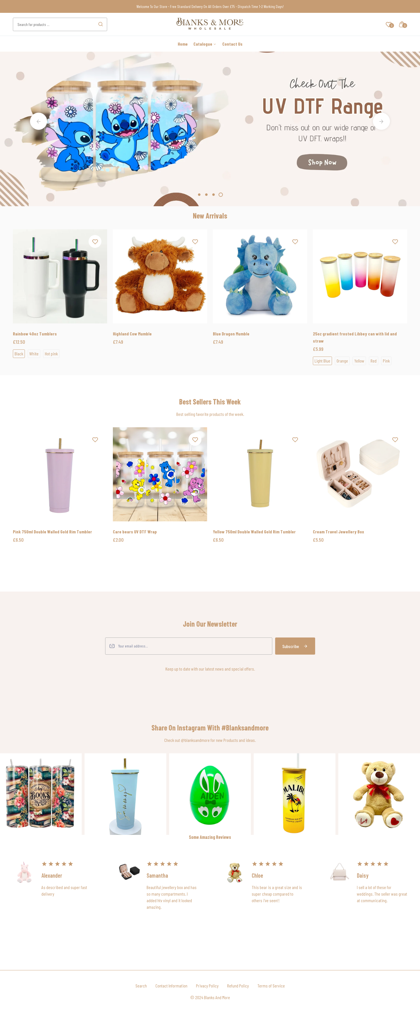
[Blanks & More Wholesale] (210, 28)
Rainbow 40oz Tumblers (35, 333)
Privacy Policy (207, 985)
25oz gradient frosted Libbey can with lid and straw (355, 337)
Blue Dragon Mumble (231, 333)
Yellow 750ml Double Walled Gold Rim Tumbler (254, 531)
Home (183, 43)
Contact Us (232, 43)
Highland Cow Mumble (132, 333)
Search (141, 985)
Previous (38, 121)
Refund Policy (238, 985)
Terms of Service (271, 985)
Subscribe (290, 646)
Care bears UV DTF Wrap (135, 531)
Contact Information (171, 985)
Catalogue (203, 43)
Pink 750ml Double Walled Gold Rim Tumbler (52, 531)
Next (381, 121)
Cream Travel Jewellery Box (338, 531)
